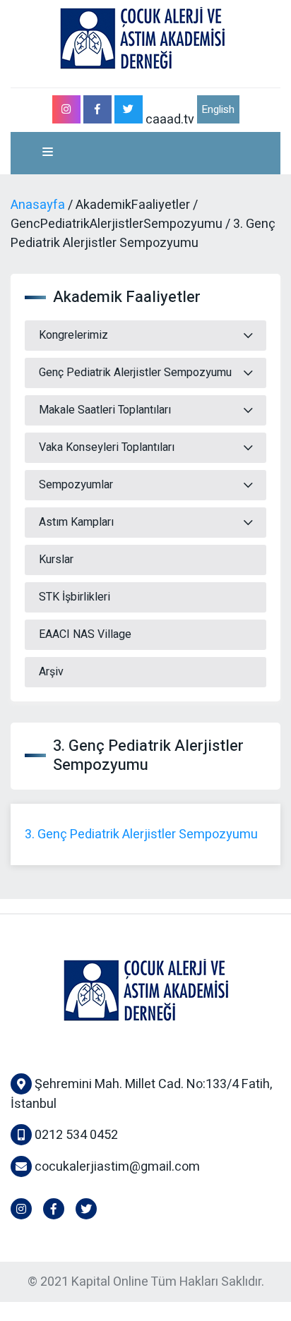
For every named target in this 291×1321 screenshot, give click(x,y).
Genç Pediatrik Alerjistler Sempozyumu (135, 372)
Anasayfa (38, 205)
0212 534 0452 (75, 1135)
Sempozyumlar (76, 484)
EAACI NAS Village (85, 634)
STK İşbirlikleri (74, 597)
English (217, 109)
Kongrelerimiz (73, 335)
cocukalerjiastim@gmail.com (117, 1166)
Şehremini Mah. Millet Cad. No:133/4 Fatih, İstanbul (141, 1094)
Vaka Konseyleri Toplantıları (106, 447)
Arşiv (51, 671)
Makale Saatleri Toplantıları (105, 410)
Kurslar (56, 559)
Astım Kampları (76, 522)
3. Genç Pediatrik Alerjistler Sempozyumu (141, 834)
